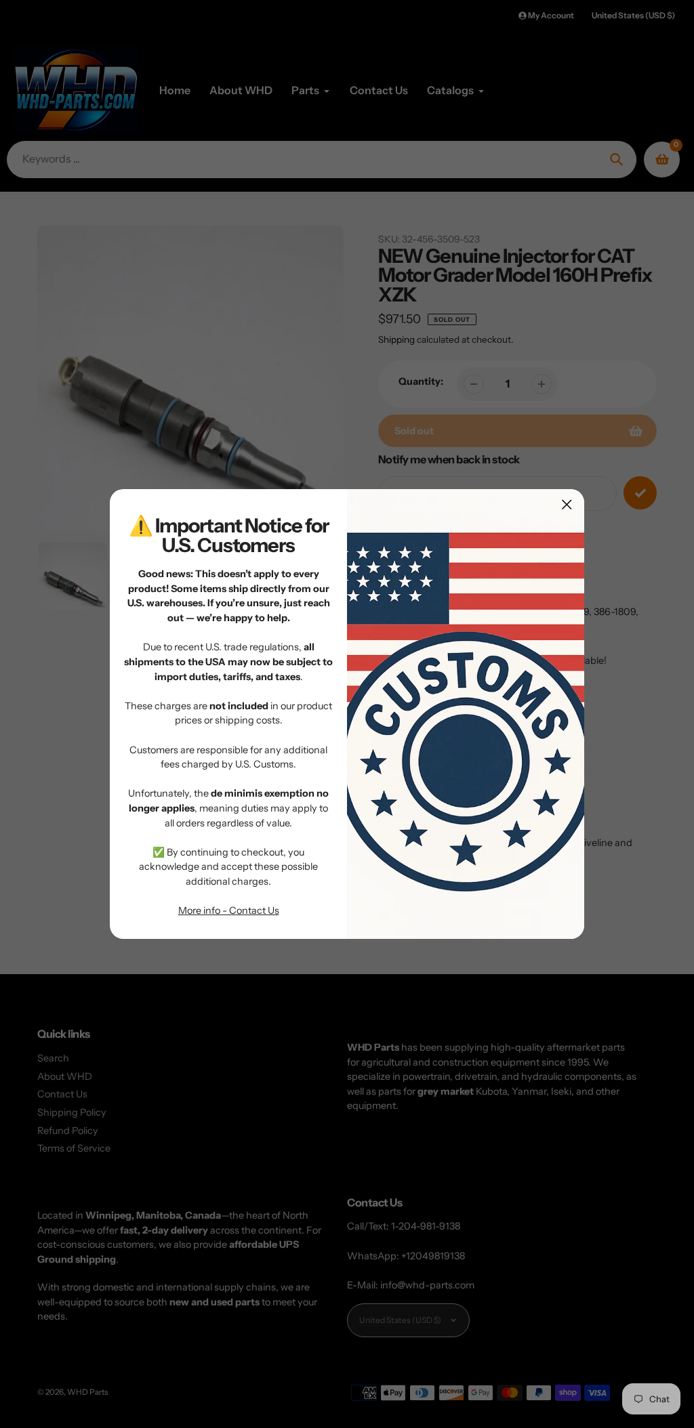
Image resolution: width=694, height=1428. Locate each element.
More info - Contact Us (228, 910)
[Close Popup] (566, 504)
